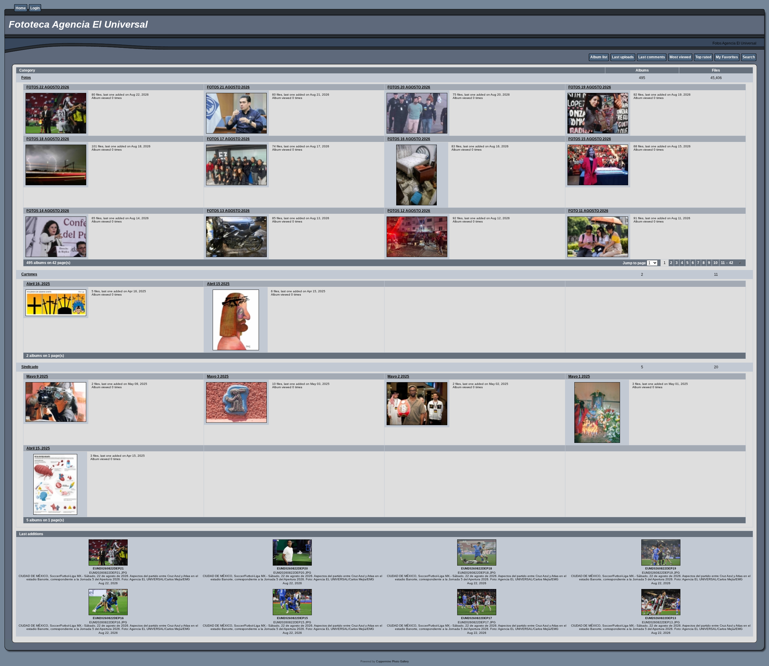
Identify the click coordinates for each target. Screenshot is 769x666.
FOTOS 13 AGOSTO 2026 (228, 211)
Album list (598, 57)
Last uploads (623, 57)
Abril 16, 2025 (38, 284)
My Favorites (727, 57)
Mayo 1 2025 (579, 376)
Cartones (29, 274)
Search (749, 57)
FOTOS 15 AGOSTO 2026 (589, 139)
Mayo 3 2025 (218, 376)
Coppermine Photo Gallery (392, 661)
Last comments (651, 57)
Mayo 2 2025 (398, 376)
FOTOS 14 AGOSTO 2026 (47, 211)
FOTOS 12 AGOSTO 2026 (409, 211)
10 (715, 263)
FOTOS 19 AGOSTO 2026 (589, 87)
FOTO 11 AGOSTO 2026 (588, 211)
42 (731, 263)
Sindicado (29, 367)
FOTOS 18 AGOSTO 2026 (47, 139)
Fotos (26, 77)
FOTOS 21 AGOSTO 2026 (228, 87)
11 (723, 263)
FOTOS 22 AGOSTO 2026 (47, 87)
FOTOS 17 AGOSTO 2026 (228, 139)
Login (35, 8)
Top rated (703, 57)
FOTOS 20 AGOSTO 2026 (409, 87)
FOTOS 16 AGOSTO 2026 (409, 139)
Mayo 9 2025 (37, 376)
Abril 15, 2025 (38, 448)
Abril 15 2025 (218, 284)
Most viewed (680, 57)
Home (21, 8)
